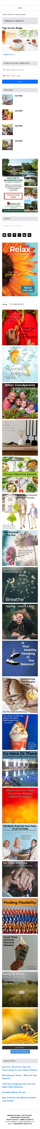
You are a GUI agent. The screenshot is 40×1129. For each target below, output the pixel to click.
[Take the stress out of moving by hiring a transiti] (20, 842)
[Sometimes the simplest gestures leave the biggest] (20, 695)
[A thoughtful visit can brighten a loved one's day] (20, 438)
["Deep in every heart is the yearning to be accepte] (20, 989)
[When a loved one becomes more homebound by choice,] (20, 732)
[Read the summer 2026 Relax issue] (20, 244)
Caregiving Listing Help (20, 1117)
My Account (27, 1115)
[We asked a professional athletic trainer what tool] (20, 916)
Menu (20, 8)
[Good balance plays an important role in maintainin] (20, 658)
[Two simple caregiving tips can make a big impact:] (20, 327)
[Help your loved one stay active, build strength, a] (20, 769)
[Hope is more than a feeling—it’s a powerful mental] (20, 1026)
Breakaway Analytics (23, 1124)
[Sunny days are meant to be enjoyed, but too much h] (20, 805)
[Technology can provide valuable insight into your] (20, 622)
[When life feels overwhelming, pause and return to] (20, 585)
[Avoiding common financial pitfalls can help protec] (20, 953)
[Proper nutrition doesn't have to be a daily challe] (20, 474)
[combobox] (20, 70)
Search (20, 82)
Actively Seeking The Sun (14, 1092)
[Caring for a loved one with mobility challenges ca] (20, 879)
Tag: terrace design (12, 28)
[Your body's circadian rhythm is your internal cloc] (20, 548)
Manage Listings (14, 1115)
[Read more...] (9, 54)
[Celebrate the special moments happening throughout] (20, 511)
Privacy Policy (13, 1119)
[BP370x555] (20, 160)
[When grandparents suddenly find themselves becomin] (20, 401)
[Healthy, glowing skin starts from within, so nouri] (20, 364)
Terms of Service (26, 1119)
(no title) (18, 95)
